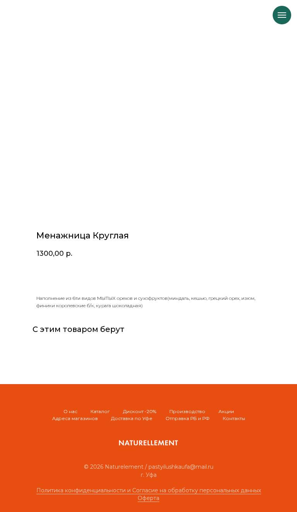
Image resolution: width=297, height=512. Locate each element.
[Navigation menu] (282, 15)
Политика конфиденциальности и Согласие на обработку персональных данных (148, 490)
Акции (226, 411)
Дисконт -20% (139, 411)
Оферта (148, 498)
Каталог (100, 411)
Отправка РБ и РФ (188, 418)
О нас (70, 411)
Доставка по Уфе (131, 418)
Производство (187, 411)
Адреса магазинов (75, 418)
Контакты (234, 418)
